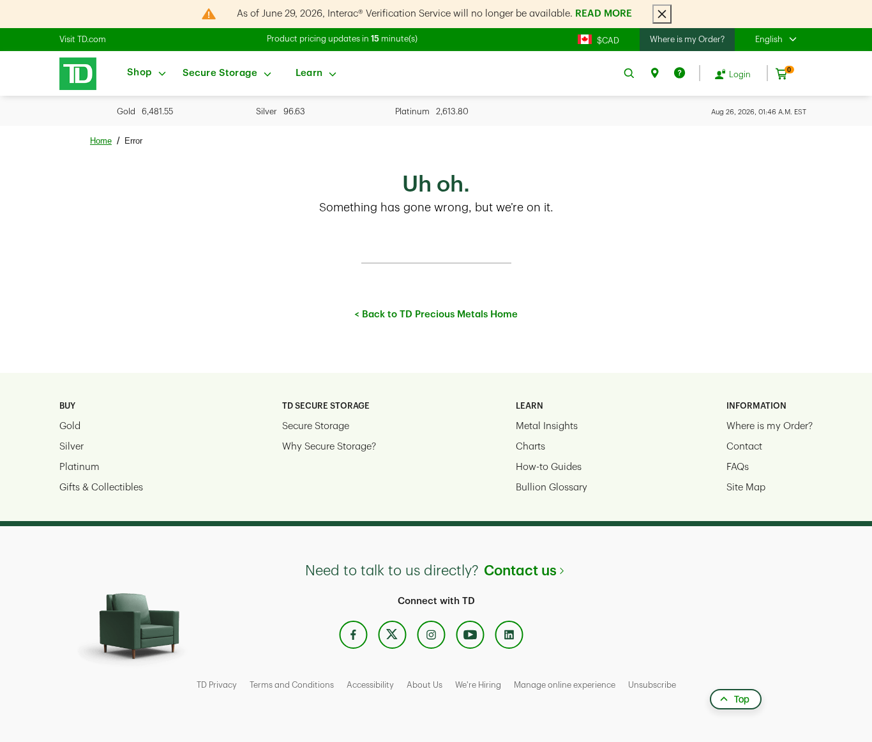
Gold (69, 426)
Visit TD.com (82, 39)
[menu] (147, 73)
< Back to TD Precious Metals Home (436, 314)
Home (101, 141)
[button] (784, 39)
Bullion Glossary (551, 487)
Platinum (79, 467)
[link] (74, 73)
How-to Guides (549, 467)
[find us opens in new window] (654, 73)
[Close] (662, 14)
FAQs (737, 467)
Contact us (520, 571)
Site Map (745, 487)
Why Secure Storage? (329, 446)
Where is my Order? (687, 39)
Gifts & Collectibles (101, 487)
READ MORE (603, 14)
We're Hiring (478, 685)
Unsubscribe (652, 685)
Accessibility (370, 685)
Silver (71, 446)
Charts (530, 446)
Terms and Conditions (292, 685)
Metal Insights (547, 426)
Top (741, 699)
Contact (744, 446)
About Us (424, 685)
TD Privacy (217, 685)
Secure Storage (315, 426)
